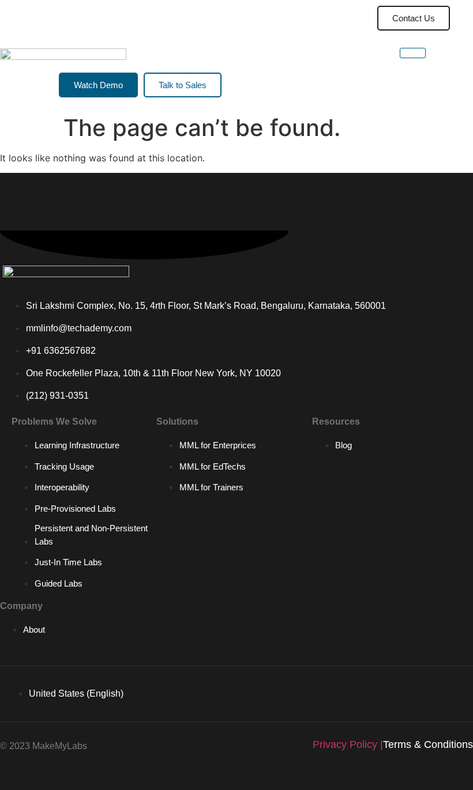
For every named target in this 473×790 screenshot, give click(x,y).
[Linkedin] (349, 692)
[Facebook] (452, 692)
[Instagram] (418, 692)
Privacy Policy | (348, 744)
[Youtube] (383, 692)
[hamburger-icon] (331, 18)
